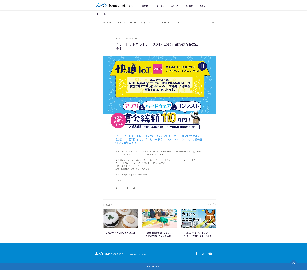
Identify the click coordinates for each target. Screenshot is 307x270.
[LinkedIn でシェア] (128, 188)
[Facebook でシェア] (116, 188)
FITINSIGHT (164, 23)
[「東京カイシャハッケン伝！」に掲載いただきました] (198, 218)
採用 (177, 23)
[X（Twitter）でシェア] (122, 188)
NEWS (121, 23)
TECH (133, 23)
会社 (151, 23)
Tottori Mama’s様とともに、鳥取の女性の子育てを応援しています (159, 235)
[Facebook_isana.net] (196, 254)
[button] (213, 23)
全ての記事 (108, 23)
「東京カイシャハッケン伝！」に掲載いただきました (198, 234)
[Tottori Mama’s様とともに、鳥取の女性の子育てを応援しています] (159, 218)
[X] (203, 254)
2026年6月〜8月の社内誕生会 (120, 233)
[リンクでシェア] (134, 188)
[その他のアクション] (202, 38)
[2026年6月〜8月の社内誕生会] (120, 218)
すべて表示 (212, 204)
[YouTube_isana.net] (210, 254)
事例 (143, 23)
